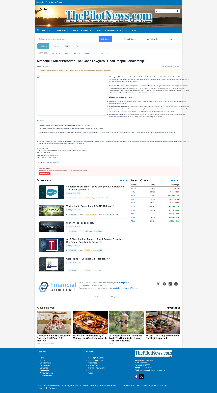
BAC (132, 199)
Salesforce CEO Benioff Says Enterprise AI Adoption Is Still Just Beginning (95, 188)
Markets (43, 46)
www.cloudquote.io (121, 283)
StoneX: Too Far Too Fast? (81, 222)
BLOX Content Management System (143, 385)
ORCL (133, 217)
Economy (87, 250)
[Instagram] (176, 286)
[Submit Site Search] (177, 11)
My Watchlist (152, 39)
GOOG (133, 203)
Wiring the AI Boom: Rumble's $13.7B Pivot (90, 206)
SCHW (95, 231)
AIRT (100, 250)
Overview (56, 53)
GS (86, 231)
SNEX (100, 231)
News (66, 53)
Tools (78, 46)
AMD (107, 214)
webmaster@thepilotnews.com (152, 370)
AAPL (133, 192)
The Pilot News (55, 385)
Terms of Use (87, 385)
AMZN (133, 188)
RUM (117, 214)
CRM (107, 198)
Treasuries (103, 53)
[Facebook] (164, 286)
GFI (100, 270)
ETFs (67, 46)
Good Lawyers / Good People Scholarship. (164, 77)
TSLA (133, 221)
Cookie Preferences (50, 388)
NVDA (112, 214)
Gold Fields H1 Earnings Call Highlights (88, 258)
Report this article (44, 173)
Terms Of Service (131, 288)
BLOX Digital (164, 385)
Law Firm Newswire (53, 162)
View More (123, 180)
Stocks (56, 46)
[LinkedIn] (170, 286)
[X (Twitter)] (158, 286)
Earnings (87, 270)
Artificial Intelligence (91, 198)
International (90, 53)
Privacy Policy (115, 288)
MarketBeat (72, 198)
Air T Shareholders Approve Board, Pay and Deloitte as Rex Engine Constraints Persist (95, 240)
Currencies (77, 53)
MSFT (133, 210)
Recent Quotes (130, 39)
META (133, 206)
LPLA (90, 231)
